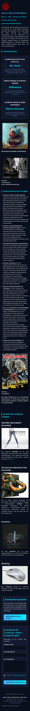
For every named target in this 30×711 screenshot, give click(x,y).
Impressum (21, 694)
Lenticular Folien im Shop (8, 20)
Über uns (4, 17)
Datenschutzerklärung (19, 675)
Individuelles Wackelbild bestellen (11, 23)
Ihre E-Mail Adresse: (9, 652)
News (9, 17)
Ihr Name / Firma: (8, 644)
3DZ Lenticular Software (20, 17)
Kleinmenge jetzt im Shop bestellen (13, 617)
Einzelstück (10, 459)
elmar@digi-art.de (22, 701)
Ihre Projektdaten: (9, 659)
